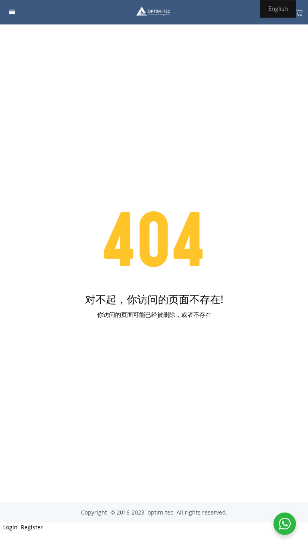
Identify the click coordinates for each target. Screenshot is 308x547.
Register (31, 527)
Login (10, 527)
